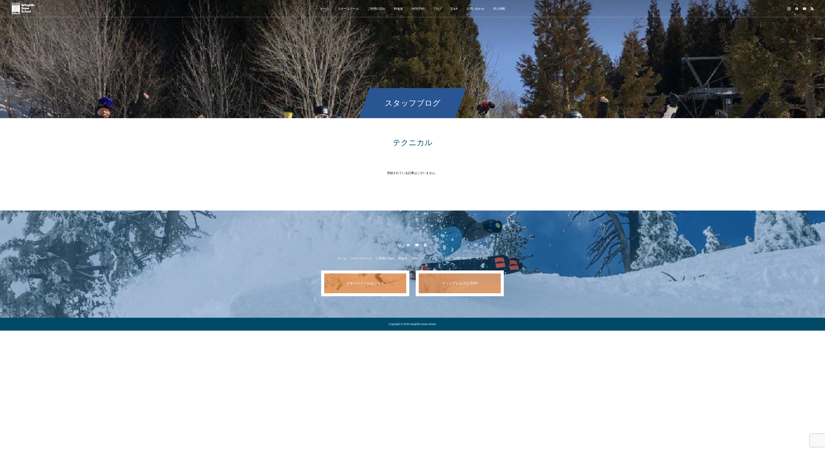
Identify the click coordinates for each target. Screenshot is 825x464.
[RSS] (812, 8)
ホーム (324, 8)
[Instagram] (789, 8)
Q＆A (454, 8)
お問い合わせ (475, 8)
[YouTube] (804, 8)
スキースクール (348, 8)
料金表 (398, 8)
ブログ (437, 8)
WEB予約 (418, 8)
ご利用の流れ (376, 8)
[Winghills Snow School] (27, 8)
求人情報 (499, 8)
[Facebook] (796, 8)
